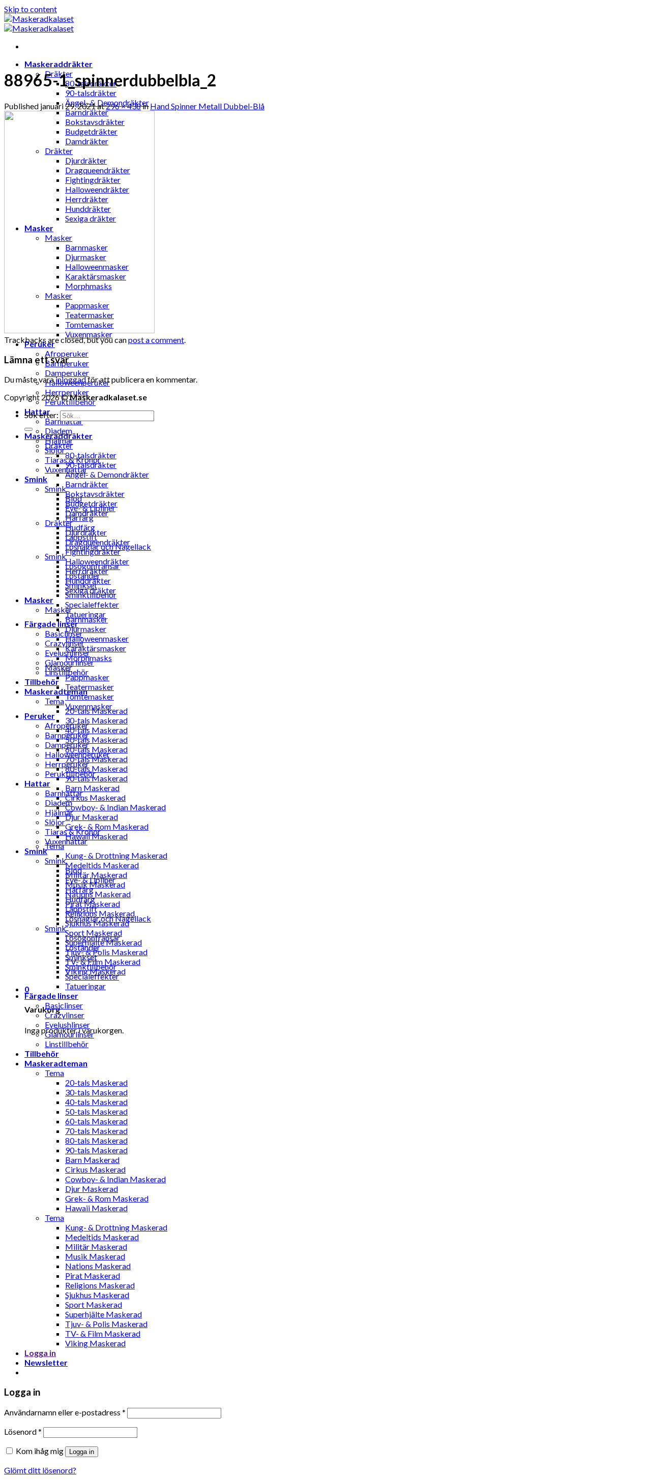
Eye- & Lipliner (90, 880)
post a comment (156, 339)
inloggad (70, 379)
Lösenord (23, 1431)
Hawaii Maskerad (96, 1208)
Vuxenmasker (88, 706)
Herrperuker (67, 764)
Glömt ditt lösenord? (40, 1470)
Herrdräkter (86, 571)
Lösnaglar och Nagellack (108, 918)
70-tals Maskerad (96, 1130)
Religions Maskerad (100, 1285)
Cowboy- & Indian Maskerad (115, 807)
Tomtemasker (89, 696)
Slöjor (55, 822)
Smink (35, 479)
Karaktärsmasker (95, 648)
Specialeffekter (92, 604)
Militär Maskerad (96, 1246)
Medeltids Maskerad (102, 865)
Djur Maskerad (91, 817)
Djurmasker (85, 629)
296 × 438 (123, 106)
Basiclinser (64, 633)
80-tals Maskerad (96, 768)
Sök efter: (41, 415)
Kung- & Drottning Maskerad (116, 855)
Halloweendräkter (97, 561)
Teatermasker (89, 686)
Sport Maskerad (93, 1304)
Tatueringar (85, 986)
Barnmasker (86, 619)
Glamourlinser (69, 1034)
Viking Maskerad (95, 1343)
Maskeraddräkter (58, 64)
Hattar (37, 783)
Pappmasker (87, 677)
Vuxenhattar (66, 841)
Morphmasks (88, 657)
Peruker (39, 715)
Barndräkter (86, 484)
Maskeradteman (55, 1063)
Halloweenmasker (97, 638)
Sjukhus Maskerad (97, 1295)
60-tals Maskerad (96, 1121)
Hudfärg (80, 899)
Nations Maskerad (98, 894)
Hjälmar (59, 812)
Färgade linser (51, 623)
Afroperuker (66, 353)
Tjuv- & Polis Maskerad (106, 952)
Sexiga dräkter (90, 590)
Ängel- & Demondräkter (107, 474)
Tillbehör (41, 681)
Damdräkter (86, 513)
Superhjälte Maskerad (103, 1314)
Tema (54, 701)
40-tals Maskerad (96, 730)
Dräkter (59, 445)
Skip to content (30, 9)
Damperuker (67, 372)
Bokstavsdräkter (95, 493)
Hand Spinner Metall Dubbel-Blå (207, 106)
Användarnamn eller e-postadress (65, 1412)
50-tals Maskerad (96, 739)
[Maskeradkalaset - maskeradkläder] (39, 23)
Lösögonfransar (92, 937)
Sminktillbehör (90, 966)
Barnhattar (64, 793)
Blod (73, 870)
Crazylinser (64, 643)
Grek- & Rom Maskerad (107, 826)
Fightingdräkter (93, 551)
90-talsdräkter (90, 93)
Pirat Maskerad (92, 1275)
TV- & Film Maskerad (102, 1333)
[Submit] (28, 429)
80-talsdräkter (90, 455)
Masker (38, 600)
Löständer (82, 947)
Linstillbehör (66, 1044)
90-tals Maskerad (96, 778)
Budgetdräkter (91, 503)
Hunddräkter (88, 580)
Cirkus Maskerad (95, 797)
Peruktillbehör (70, 773)
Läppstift (81, 908)
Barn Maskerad (92, 788)
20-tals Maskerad (96, 1082)
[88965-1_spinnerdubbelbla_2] (79, 330)
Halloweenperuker (77, 754)
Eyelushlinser (67, 1024)
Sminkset (81, 957)
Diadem (58, 802)
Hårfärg (79, 889)
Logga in (81, 1452)
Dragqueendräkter (97, 542)
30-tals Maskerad (96, 720)
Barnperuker (67, 735)
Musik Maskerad (95, 1256)
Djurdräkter (86, 532)
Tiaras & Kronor (73, 831)
